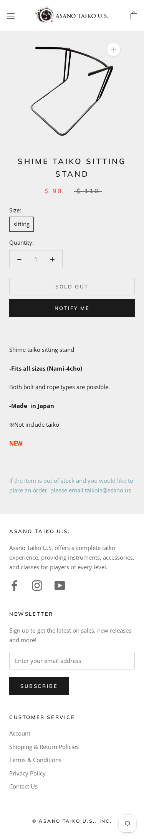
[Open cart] (134, 16)
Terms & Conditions (35, 760)
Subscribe (39, 686)
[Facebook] (14, 584)
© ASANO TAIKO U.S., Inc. (72, 821)
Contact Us (23, 786)
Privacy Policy (27, 773)
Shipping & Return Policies (44, 747)
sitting (21, 224)
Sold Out (72, 286)
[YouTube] (60, 584)
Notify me (72, 308)
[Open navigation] (11, 16)
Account (19, 733)
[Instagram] (37, 584)
